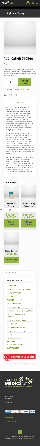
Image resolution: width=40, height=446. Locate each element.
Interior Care (15, 307)
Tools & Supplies (14, 338)
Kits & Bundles (16, 335)
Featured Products (15, 300)
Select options (11, 223)
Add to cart (25, 82)
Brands (13, 286)
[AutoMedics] (7, 3)
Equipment (14, 324)
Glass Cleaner (11, 250)
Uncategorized (25, 89)
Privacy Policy (9, 417)
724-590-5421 (9, 402)
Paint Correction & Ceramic (21, 311)
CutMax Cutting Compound (29, 205)
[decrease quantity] (6, 82)
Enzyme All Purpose (11, 205)
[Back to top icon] (20, 432)
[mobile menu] (37, 3)
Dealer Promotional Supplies (19, 345)
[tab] (20, 102)
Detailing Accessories (19, 320)
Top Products (15, 293)
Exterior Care (15, 304)
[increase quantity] (15, 82)
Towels (13, 297)
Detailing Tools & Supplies (20, 289)
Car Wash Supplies (17, 328)
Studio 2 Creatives (28, 438)
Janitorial (11, 341)
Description (20, 102)
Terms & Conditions (11, 421)
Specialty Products (18, 331)
